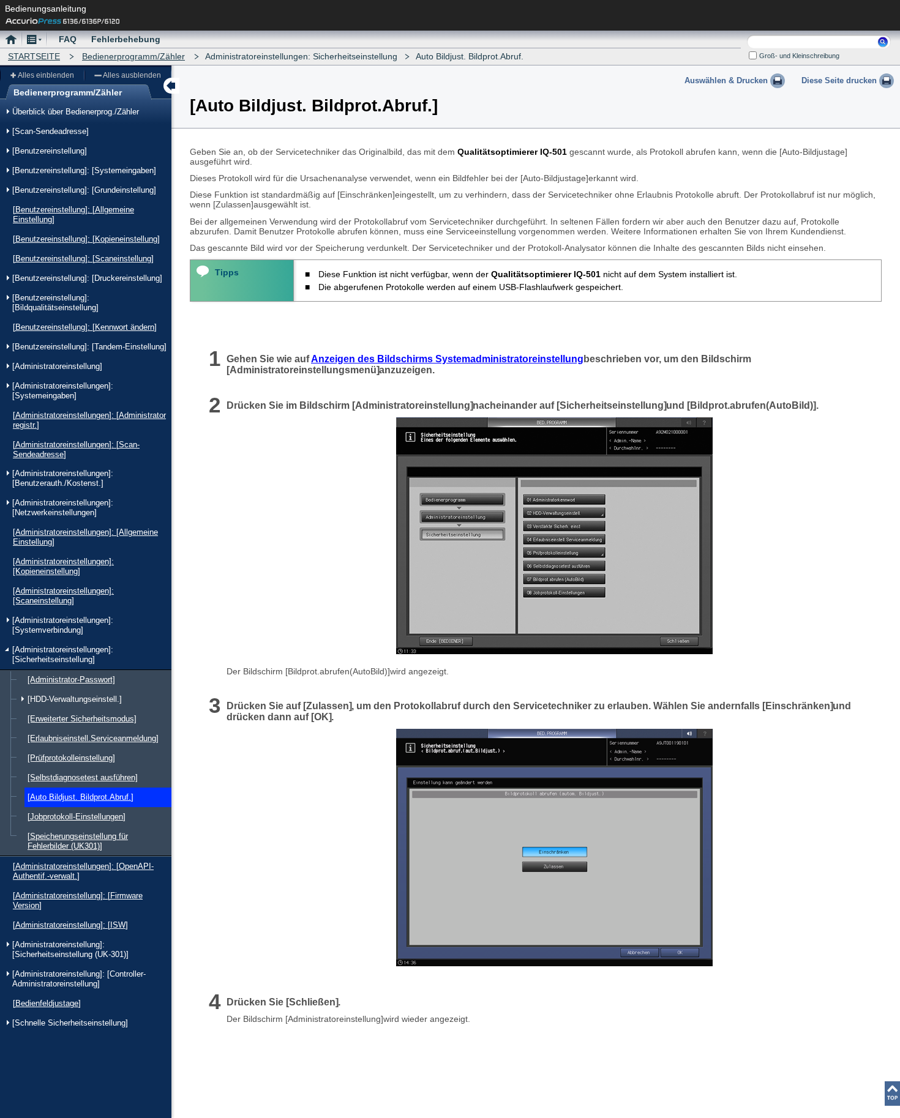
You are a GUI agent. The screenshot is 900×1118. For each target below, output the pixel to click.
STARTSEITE (34, 56)
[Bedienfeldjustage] (47, 1003)
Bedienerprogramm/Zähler (133, 56)
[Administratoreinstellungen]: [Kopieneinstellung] (63, 566)
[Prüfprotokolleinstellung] (71, 757)
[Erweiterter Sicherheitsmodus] (82, 718)
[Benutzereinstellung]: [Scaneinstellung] (83, 258)
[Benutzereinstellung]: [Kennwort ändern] (85, 327)
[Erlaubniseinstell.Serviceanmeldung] (93, 738)
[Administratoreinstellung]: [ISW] (70, 925)
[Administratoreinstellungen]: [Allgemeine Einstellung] (85, 536)
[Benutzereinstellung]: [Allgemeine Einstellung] (73, 214)
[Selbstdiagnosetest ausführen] (83, 777)
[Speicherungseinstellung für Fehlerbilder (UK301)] (78, 841)
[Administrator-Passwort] (71, 679)
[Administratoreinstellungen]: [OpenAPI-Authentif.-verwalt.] (83, 871)
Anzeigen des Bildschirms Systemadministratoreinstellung (447, 359)
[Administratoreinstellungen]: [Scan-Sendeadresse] (76, 449)
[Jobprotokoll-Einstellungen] (77, 816)
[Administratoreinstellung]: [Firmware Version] (78, 900)
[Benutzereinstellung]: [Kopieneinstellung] (86, 239)
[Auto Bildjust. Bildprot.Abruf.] (80, 797)
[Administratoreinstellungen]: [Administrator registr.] (89, 420)
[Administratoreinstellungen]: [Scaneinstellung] (63, 595)
